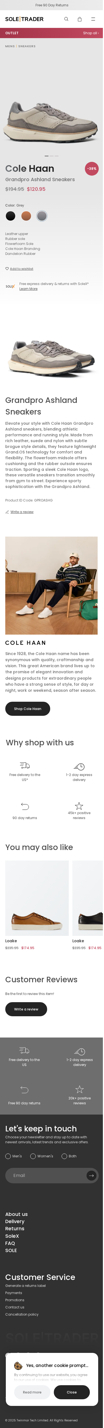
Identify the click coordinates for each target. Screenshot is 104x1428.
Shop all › (91, 33)
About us (16, 1214)
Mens (10, 46)
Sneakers (27, 46)
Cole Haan (29, 168)
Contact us (14, 1307)
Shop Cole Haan (27, 708)
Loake (11, 941)
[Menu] (93, 19)
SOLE (11, 1250)
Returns (14, 1228)
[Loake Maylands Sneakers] (37, 898)
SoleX (12, 1236)
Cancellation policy (22, 1314)
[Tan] (26, 216)
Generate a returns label (25, 1285)
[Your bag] (79, 19)
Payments (13, 1292)
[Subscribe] (92, 1176)
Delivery (14, 1221)
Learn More (28, 288)
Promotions (14, 1300)
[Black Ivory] (11, 216)
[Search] (66, 19)
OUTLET (12, 33)
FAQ (10, 1243)
